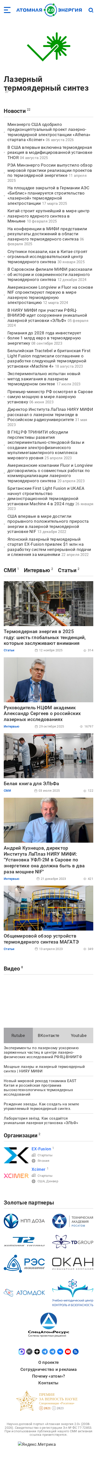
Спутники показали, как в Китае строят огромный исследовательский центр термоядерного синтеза (47, 256)
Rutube (18, 1035)
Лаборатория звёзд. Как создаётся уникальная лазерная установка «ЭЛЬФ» (41, 1120)
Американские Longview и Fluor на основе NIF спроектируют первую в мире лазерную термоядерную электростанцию (50, 295)
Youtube (79, 1035)
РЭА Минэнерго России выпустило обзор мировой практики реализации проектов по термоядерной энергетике (50, 170)
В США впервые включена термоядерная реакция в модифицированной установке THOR (49, 152)
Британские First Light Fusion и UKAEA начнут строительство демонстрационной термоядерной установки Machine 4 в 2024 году (45, 496)
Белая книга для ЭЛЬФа (31, 783)
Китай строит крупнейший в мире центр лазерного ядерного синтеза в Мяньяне (48, 216)
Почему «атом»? (48, 1376)
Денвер (52, 1181)
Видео (12, 969)
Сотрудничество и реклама (48, 1369)
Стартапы (45, 1155)
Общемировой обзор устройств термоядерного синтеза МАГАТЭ (41, 939)
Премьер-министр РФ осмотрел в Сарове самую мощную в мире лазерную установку (50, 396)
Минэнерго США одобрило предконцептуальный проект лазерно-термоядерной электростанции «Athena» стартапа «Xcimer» (48, 132)
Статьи (67, 570)
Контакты (48, 1382)
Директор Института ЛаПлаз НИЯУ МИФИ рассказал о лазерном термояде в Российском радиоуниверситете (50, 414)
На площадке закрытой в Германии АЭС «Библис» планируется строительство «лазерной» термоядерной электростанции (48, 195)
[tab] (18, 1035)
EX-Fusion (41, 1148)
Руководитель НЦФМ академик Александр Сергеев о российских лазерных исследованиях (42, 714)
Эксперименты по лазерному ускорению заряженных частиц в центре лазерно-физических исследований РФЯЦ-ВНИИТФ (43, 1052)
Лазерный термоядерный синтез (46, 83)
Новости (15, 111)
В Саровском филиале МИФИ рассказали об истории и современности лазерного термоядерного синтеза (49, 274)
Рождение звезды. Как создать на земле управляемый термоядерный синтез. (41, 1106)
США (41, 1181)
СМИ (10, 570)
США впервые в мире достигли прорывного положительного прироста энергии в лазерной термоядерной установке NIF (48, 524)
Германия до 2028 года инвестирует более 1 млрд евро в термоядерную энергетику (44, 338)
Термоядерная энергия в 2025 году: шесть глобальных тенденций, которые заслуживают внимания (45, 637)
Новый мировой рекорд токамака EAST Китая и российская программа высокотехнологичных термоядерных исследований (40, 1088)
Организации (20, 1135)
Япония (43, 1161)
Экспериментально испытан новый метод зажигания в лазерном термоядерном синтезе (43, 378)
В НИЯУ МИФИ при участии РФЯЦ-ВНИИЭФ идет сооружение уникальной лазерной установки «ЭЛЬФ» (47, 315)
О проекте (48, 1362)
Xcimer (39, 1169)
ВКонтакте (48, 1035)
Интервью (37, 570)
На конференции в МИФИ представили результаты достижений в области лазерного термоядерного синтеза (47, 234)
